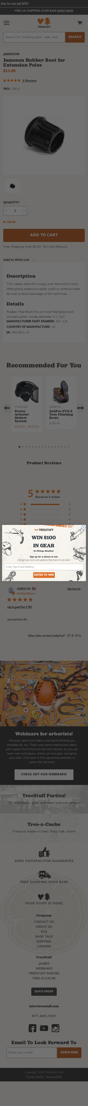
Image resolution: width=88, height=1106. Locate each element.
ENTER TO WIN (44, 575)
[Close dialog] (83, 527)
